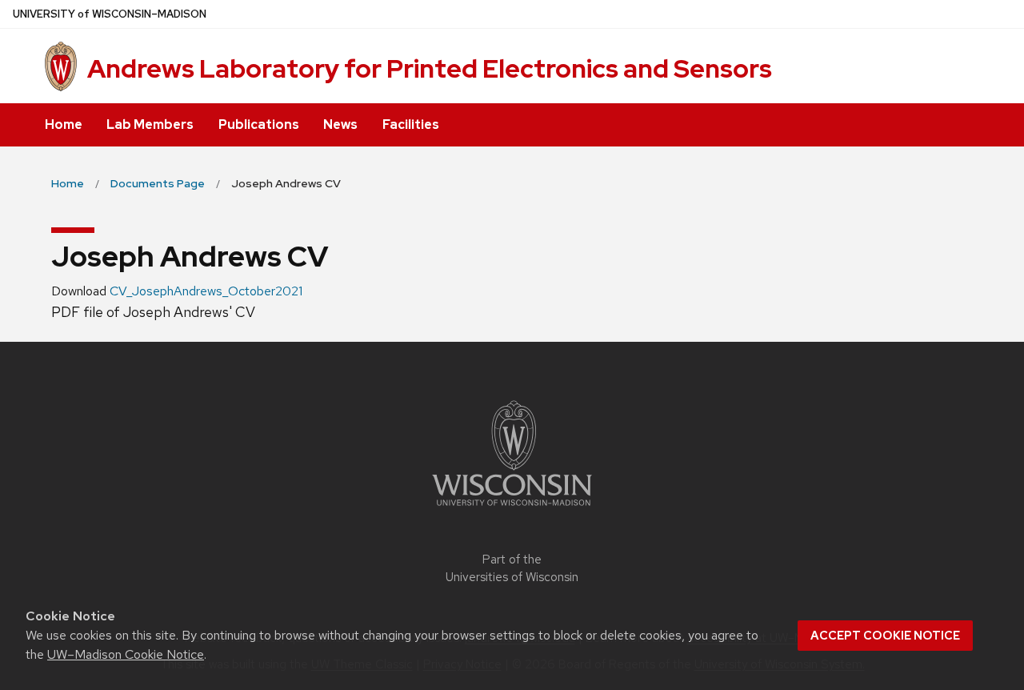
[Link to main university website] (512, 508)
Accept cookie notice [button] (885, 636)
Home (63, 124)
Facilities (410, 124)
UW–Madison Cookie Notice (125, 654)
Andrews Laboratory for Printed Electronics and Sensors (429, 68)
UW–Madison (109, 14)
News (340, 124)
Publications (258, 124)
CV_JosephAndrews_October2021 (206, 291)
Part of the (512, 569)
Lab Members (150, 124)
